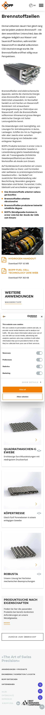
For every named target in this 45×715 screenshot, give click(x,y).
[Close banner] (41, 316)
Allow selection (22, 397)
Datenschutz (8, 695)
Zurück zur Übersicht (22, 637)
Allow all (22, 389)
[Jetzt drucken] (40, 697)
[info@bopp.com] (40, 691)
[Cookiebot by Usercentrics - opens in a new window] (28, 316)
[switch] (39, 360)
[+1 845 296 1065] (40, 685)
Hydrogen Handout (22, 258)
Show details (30, 382)
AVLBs (4, 692)
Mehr (7, 623)
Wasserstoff (13, 302)
